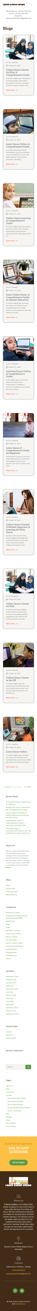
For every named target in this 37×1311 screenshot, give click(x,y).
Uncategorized (11, 955)
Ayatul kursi (10, 921)
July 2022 (9, 992)
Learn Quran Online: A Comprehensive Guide (18, 145)
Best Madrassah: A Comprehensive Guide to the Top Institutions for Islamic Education (18, 831)
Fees (7, 1114)
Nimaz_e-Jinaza (11, 937)
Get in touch (18, 1162)
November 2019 (12, 1008)
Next (29, 787)
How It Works (11, 1123)
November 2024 (12, 977)
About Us (9, 1035)
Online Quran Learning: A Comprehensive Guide (18, 221)
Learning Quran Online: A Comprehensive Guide (18, 374)
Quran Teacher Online (14, 943)
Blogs (8, 924)
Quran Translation (14, 1111)
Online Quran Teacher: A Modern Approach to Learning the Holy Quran (18, 528)
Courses (9, 1032)
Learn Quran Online (14, 5)
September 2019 (12, 1014)
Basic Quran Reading (15, 1101)
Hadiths (9, 1117)
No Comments (13, 62)
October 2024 (11, 980)
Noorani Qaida (11, 940)
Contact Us (10, 1092)
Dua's (8, 927)
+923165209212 (18, 1270)
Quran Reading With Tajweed (18, 1108)
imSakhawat (20, 1304)
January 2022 (11, 995)
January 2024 (11, 983)
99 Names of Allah (13, 913)
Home (8, 1120)
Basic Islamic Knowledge (16, 1098)
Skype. (8, 867)
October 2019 (11, 1011)
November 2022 (12, 989)
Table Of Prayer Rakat (14, 946)
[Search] (28, 1067)
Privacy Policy (11, 1038)
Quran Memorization (15, 1105)
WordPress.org (11, 895)
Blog (7, 1089)
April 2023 (10, 986)
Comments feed (12, 892)
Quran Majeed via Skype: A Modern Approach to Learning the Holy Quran (17, 815)
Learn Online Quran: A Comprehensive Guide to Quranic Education (18, 297)
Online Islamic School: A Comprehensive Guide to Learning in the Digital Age (16, 823)
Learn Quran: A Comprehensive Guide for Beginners (17, 450)
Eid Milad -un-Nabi (13, 931)
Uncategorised (11, 952)
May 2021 (10, 998)
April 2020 (10, 1005)
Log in (8, 885)
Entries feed (10, 888)
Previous (7, 787)
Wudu (8, 959)
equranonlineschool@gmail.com (18, 1274)
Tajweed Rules (11, 949)
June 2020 (10, 1001)
